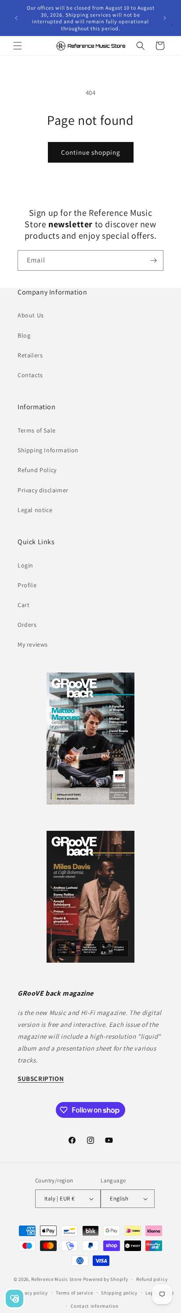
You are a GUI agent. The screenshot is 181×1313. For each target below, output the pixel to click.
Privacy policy (31, 1293)
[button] (17, 45)
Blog (24, 335)
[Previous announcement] (16, 18)
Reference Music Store (56, 1279)
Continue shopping (90, 152)
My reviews (33, 644)
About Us (31, 315)
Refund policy (151, 1279)
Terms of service (74, 1293)
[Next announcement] (164, 18)
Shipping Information (48, 450)
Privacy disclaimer (43, 490)
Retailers (30, 355)
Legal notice (35, 510)
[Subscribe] (153, 260)
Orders (27, 625)
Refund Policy (37, 470)
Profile (27, 585)
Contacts (30, 375)
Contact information (94, 1306)
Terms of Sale (37, 430)
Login (25, 565)
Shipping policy (119, 1293)
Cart (23, 605)
